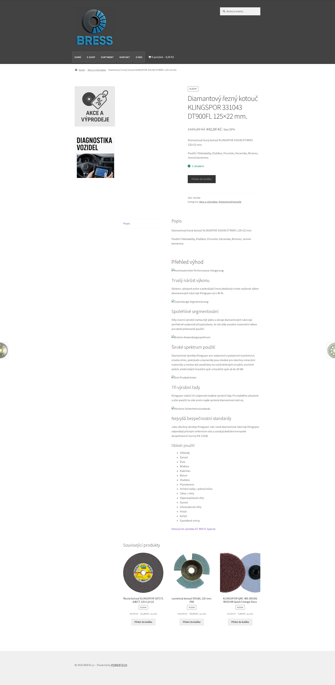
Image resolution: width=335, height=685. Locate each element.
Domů (78, 57)
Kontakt (125, 57)
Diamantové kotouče (230, 201)
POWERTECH (119, 665)
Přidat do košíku (202, 179)
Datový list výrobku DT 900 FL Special (193, 529)
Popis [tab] (126, 223)
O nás (139, 57)
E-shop (91, 57)
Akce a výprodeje (97, 69)
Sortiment (107, 57)
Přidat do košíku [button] (143, 621)
